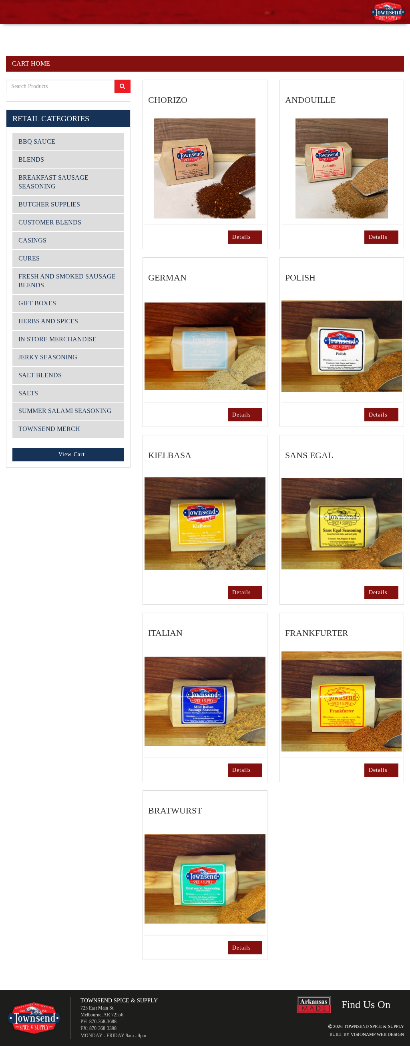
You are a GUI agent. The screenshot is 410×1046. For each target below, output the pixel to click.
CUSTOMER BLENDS (51, 222)
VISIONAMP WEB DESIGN (376, 1035)
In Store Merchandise (59, 339)
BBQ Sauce (37, 141)
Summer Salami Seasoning (67, 411)
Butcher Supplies (50, 204)
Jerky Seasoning (50, 357)
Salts (28, 393)
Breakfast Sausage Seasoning (54, 182)
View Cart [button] (71, 454)
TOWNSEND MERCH (51, 429)
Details (239, 237)
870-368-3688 (107, 1021)
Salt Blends (40, 375)
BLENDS (31, 159)
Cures (29, 258)
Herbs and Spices (50, 321)
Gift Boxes (38, 303)
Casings (33, 240)
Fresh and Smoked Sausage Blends (53, 281)
